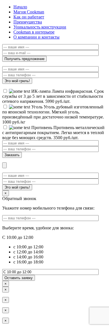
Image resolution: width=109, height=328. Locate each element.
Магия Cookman (28, 11)
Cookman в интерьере (33, 32)
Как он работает (28, 17)
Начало (20, 6)
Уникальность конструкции (39, 27)
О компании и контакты (36, 37)
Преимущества (27, 22)
